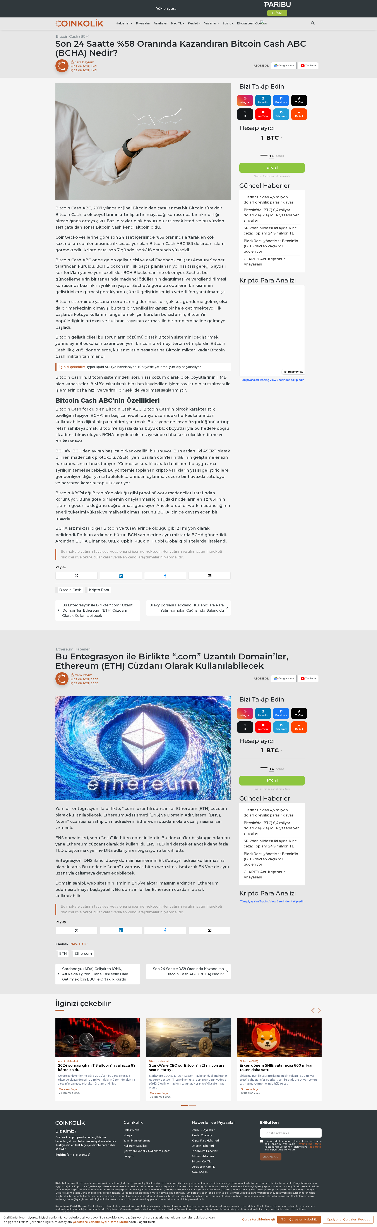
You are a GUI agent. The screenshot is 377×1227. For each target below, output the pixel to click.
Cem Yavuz (83, 675)
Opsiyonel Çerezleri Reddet (348, 1219)
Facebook (281, 102)
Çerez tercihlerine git (258, 1219)
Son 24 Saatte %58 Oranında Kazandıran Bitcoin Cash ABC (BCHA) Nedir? (188, 971)
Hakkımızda (131, 1130)
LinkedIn (263, 102)
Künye (128, 1135)
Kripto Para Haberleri (205, 1140)
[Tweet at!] (76, 575)
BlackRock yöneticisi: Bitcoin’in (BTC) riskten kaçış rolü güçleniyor (271, 246)
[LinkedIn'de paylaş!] (121, 575)
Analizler (161, 23)
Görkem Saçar (68, 1093)
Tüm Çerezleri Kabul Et (299, 1219)
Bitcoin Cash (70, 590)
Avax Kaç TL (200, 1172)
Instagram (245, 102)
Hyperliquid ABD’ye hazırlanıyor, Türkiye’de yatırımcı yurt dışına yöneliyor (130, 367)
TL (271, 156)
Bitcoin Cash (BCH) (72, 36)
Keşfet (193, 23)
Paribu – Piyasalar (203, 1130)
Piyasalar (143, 23)
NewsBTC (79, 944)
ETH (63, 953)
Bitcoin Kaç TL (201, 1161)
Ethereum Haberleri (73, 649)
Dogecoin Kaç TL (203, 1166)
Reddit (299, 116)
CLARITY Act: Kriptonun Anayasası (265, 261)
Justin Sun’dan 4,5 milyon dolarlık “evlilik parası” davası (269, 199)
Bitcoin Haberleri (203, 1145)
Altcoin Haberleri (203, 1156)
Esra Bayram (84, 62)
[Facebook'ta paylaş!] (165, 575)
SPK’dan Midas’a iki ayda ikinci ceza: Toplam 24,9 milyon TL (270, 230)
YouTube (263, 116)
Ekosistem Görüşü (252, 23)
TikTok (299, 102)
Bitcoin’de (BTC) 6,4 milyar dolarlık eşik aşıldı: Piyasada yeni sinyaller (272, 215)
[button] (312, 1010)
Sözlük (228, 23)
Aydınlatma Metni (310, 1144)
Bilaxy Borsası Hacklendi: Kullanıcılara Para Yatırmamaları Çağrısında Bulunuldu (186, 608)
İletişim (129, 1156)
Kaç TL (176, 23)
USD (280, 156)
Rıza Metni (315, 1146)
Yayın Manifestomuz (137, 1140)
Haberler (123, 23)
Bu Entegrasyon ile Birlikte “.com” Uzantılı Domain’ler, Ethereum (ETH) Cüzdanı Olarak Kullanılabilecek (98, 610)
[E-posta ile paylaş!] (209, 575)
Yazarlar (210, 23)
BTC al (272, 168)
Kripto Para (99, 590)
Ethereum (83, 953)
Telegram (281, 116)
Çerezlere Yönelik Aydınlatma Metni (147, 1151)
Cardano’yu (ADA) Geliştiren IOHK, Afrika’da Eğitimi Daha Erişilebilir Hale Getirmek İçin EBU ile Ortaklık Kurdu (95, 974)
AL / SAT (277, 13)
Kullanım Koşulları (135, 1145)
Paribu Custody (202, 1135)
